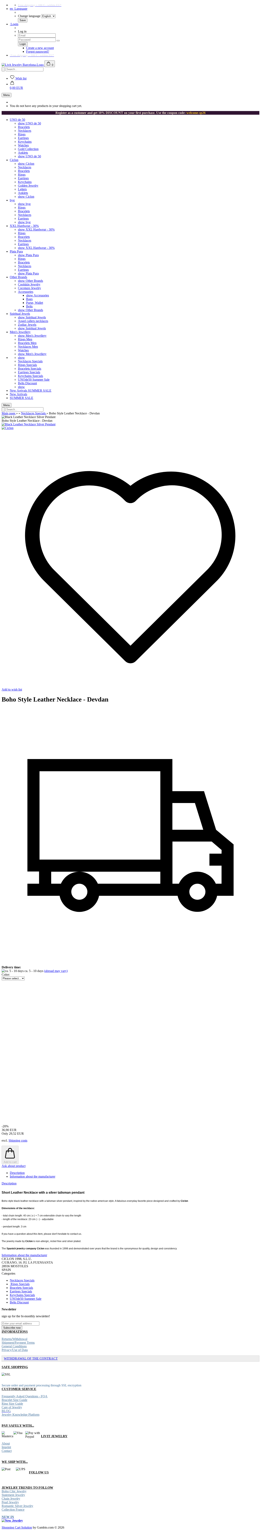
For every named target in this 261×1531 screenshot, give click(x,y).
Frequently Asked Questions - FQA (25, 1396)
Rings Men (25, 339)
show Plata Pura (28, 255)
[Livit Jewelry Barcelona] (23, 64)
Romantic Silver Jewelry (17, 1506)
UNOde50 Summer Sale (34, 379)
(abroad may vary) (56, 971)
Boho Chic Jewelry (14, 1491)
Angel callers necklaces (33, 321)
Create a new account (40, 48)
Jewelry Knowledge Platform (20, 1414)
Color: (6, 974)
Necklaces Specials (30, 361)
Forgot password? (37, 51)
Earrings (23, 138)
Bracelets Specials (29, 368)
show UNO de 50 (29, 123)
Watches (23, 145)
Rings (21, 134)
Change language (29, 16)
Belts (29, 306)
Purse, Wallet (34, 302)
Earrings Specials (29, 372)
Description (17, 1173)
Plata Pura (16, 251)
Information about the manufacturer (32, 1176)
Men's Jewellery (20, 332)
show (21, 357)
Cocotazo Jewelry (29, 288)
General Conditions (14, 1346)
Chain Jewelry (11, 1498)
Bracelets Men (27, 343)
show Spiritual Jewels (32, 317)
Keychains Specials (30, 376)
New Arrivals (19, 390)
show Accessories (37, 295)
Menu (6, 95)
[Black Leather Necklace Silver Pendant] (28, 424)
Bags (29, 299)
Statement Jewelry (13, 1495)
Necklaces (24, 130)
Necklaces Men (28, 346)
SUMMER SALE (39, 390)
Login (14, 24)
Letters (22, 189)
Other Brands (18, 277)
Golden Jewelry (28, 185)
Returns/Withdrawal (14, 1339)
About (6, 1443)
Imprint (6, 1447)
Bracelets (24, 127)
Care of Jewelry (12, 1407)
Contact (7, 1451)
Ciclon (14, 160)
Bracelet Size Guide (14, 1400)
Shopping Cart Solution (17, 1527)
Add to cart (10, 1162)
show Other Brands (30, 280)
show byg (24, 204)
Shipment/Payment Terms (18, 1342)
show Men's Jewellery (32, 335)
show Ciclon (26, 163)
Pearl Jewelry (10, 1502)
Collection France (13, 1509)
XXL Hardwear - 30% (24, 226)
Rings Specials (27, 365)
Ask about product (13, 1166)
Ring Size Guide (12, 1403)
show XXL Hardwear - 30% (36, 229)
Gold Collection (28, 149)
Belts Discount (27, 383)
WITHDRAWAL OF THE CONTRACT (31, 1358)
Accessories (25, 291)
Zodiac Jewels (27, 324)
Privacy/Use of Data (15, 1350)
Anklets (23, 152)
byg (12, 200)
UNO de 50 (17, 119)
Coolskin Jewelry (29, 284)
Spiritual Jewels (20, 313)
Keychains (25, 141)
